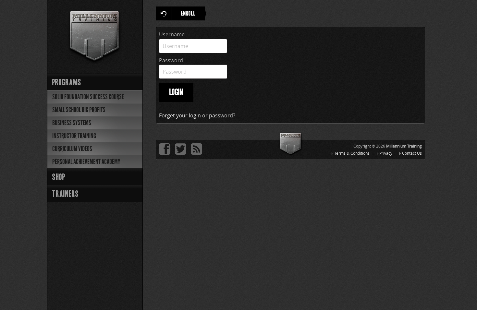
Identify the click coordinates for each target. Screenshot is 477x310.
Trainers (65, 194)
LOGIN (176, 93)
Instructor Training (74, 135)
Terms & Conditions (352, 153)
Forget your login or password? (197, 115)
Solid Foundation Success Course (88, 96)
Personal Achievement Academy (86, 161)
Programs (66, 83)
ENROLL (188, 14)
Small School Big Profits (78, 109)
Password (171, 60)
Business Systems (71, 122)
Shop (58, 177)
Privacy (385, 153)
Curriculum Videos (72, 148)
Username (172, 34)
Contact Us (412, 153)
